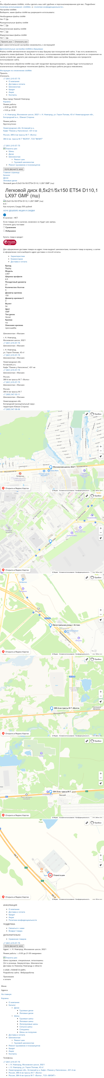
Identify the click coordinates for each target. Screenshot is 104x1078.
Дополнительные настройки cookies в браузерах (21, 48)
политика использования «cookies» (15, 6)
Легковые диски (26, 1013)
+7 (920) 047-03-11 (11, 394)
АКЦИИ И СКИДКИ (27, 210)
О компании (14, 81)
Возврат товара (15, 930)
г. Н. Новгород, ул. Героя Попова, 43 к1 (57, 114)
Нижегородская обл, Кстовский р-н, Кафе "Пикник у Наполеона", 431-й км (20, 129)
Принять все (6, 41)
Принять (3, 73)
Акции (11, 92)
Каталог (12, 1005)
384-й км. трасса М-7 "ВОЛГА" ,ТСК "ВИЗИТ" (23, 138)
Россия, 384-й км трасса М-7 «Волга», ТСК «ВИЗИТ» (32, 1075)
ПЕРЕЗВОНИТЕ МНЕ (13, 169)
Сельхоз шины (26, 1026)
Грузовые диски (26, 1010)
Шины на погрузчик (28, 1032)
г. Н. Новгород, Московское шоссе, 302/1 (21, 114)
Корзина (7, 101)
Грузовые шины (26, 1018)
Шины (11, 151)
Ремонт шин (19, 159)
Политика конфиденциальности (23, 920)
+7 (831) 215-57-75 (11, 78)
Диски (11, 154)
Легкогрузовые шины (29, 1024)
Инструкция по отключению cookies (16, 70)
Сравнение (10, 227)
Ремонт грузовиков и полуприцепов (24, 164)
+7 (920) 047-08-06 (11, 409)
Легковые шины (26, 1021)
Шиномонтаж (14, 86)
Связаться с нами (16, 928)
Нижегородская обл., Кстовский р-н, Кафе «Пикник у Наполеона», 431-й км (42, 1070)
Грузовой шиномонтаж (24, 162)
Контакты (13, 94)
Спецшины (24, 1029)
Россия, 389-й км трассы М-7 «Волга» (20, 134)
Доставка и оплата (17, 84)
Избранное (10, 230)
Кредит (12, 89)
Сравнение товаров (17, 939)
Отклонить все (21, 41)
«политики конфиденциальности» (48, 6)
